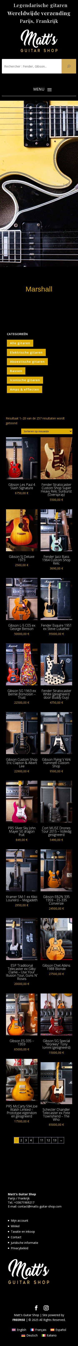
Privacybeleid (19, 1248)
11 (41, 1140)
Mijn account (19, 1220)
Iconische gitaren (25, 380)
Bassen (16, 371)
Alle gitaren (20, 343)
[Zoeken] (69, 66)
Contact (16, 1237)
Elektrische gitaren (26, 352)
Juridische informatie (24, 1243)
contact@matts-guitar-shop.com (40, 1206)
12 (48, 1140)
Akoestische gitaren (27, 361)
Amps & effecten (24, 389)
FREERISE (18, 1320)
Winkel (15, 1226)
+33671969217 (24, 1202)
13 (54, 1140)
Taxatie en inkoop (23, 1231)
